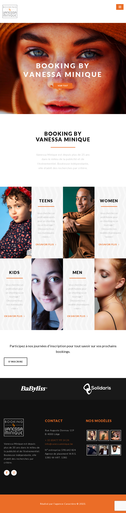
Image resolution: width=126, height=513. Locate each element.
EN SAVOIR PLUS (45, 244)
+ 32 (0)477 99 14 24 (57, 440)
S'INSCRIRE (15, 361)
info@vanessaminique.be (59, 443)
